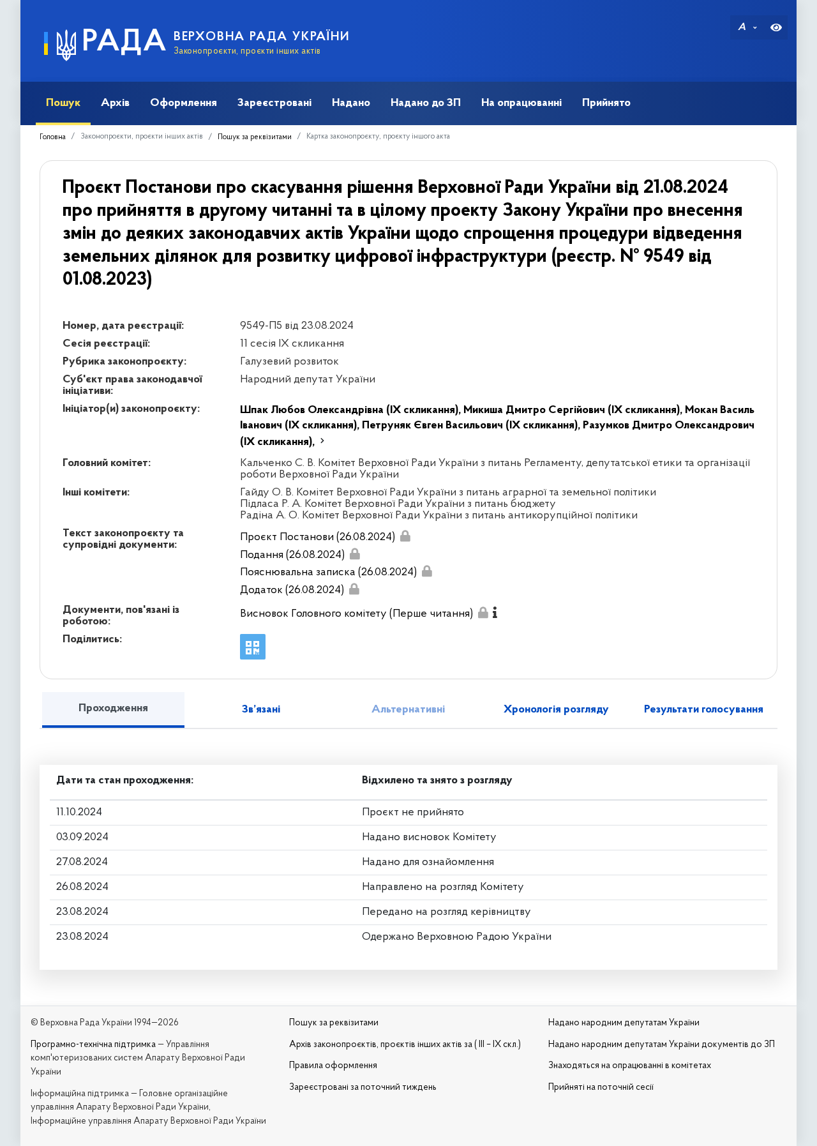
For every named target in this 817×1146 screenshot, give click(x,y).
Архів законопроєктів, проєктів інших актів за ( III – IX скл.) (405, 1045)
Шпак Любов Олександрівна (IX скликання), (351, 410)
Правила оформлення (333, 1066)
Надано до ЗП (426, 103)
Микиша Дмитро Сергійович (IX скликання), (574, 410)
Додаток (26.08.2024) (292, 590)
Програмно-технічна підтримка (93, 1045)
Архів (115, 103)
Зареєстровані (274, 103)
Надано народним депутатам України (624, 1023)
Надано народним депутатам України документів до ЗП (661, 1045)
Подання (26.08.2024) (292, 555)
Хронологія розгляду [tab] (556, 710)
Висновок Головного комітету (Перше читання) (356, 614)
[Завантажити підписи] (405, 536)
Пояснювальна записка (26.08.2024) (328, 572)
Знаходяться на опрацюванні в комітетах (629, 1066)
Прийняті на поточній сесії (601, 1087)
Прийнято (606, 103)
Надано (351, 103)
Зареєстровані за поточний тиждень (363, 1087)
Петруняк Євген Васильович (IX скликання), (472, 426)
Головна (53, 137)
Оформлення (183, 103)
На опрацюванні (521, 103)
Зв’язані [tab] (261, 710)
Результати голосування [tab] (703, 710)
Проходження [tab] (113, 708)
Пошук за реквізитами (255, 137)
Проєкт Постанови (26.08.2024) (317, 537)
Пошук (63, 103)
